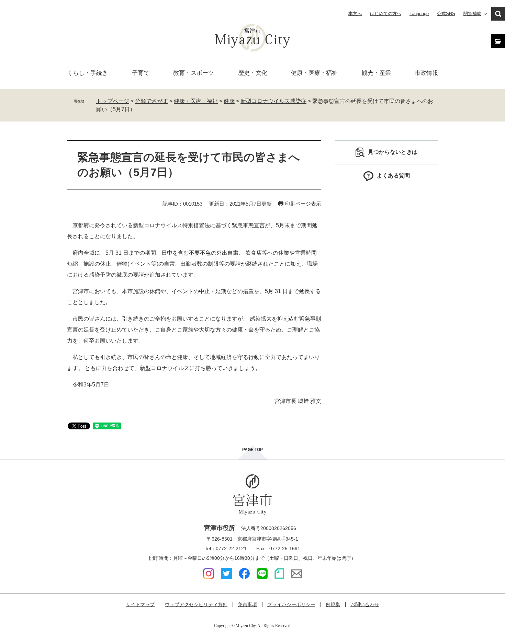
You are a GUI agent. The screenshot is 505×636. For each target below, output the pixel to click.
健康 (229, 101)
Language (419, 13)
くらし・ (87, 73)
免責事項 (247, 604)
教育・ (193, 73)
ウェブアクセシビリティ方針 (196, 604)
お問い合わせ (364, 604)
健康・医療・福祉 (196, 101)
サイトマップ (140, 604)
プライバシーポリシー (291, 604)
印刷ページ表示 (303, 204)
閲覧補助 (472, 13)
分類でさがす (151, 101)
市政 (426, 73)
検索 (498, 14)
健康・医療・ (314, 73)
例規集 (333, 604)
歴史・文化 (252, 73)
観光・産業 (376, 73)
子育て (140, 73)
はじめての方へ (385, 13)
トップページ (112, 101)
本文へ (355, 13)
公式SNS (446, 13)
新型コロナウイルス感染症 (273, 101)
